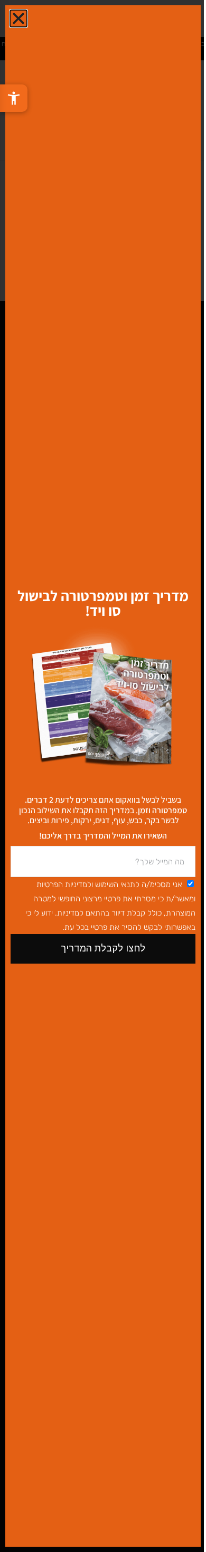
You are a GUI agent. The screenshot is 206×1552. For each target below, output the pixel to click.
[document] (103, 776)
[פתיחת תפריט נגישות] (13, 98)
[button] (18, 18)
